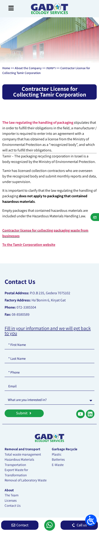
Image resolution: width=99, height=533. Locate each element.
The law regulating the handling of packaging (38, 122)
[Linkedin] (90, 414)
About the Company (28, 68)
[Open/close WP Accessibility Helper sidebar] (91, 520)
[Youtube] (80, 414)
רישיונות (51, 68)
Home (6, 68)
